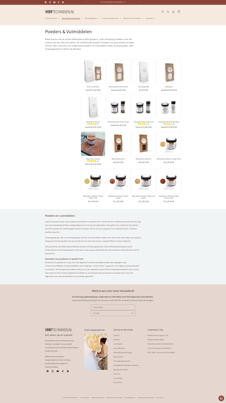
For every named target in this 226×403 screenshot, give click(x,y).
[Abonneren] (132, 313)
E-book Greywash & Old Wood (159, 348)
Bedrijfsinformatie (120, 369)
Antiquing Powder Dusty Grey (143, 122)
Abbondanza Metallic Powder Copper (118, 197)
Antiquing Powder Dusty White (168, 122)
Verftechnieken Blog (155, 339)
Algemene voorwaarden (114, 397)
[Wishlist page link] (162, 12)
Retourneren (118, 357)
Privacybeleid (85, 397)
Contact (116, 335)
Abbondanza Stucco (93, 122)
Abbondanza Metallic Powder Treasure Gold (169, 197)
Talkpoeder (169, 87)
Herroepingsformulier (122, 361)
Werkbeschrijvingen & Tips (158, 335)
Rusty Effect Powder (93, 159)
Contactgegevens (130, 397)
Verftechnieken (73, 397)
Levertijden (117, 344)
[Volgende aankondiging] (139, 2)
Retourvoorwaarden (98, 397)
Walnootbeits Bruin (118, 159)
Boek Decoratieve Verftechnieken (161, 344)
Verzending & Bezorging (122, 352)
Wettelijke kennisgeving (146, 397)
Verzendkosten (119, 348)
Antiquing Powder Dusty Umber (118, 122)
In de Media (118, 378)
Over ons (116, 374)
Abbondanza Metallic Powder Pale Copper (143, 197)
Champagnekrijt (143, 87)
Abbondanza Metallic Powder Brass (169, 159)
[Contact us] (221, 398)
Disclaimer (117, 382)
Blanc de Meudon (93, 87)
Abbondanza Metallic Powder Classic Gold (93, 197)
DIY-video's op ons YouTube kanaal (161, 352)
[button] (52, 18)
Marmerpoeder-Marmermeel (118, 87)
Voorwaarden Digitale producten (126, 365)
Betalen (116, 339)
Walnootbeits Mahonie (143, 159)
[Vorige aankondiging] (86, 2)
